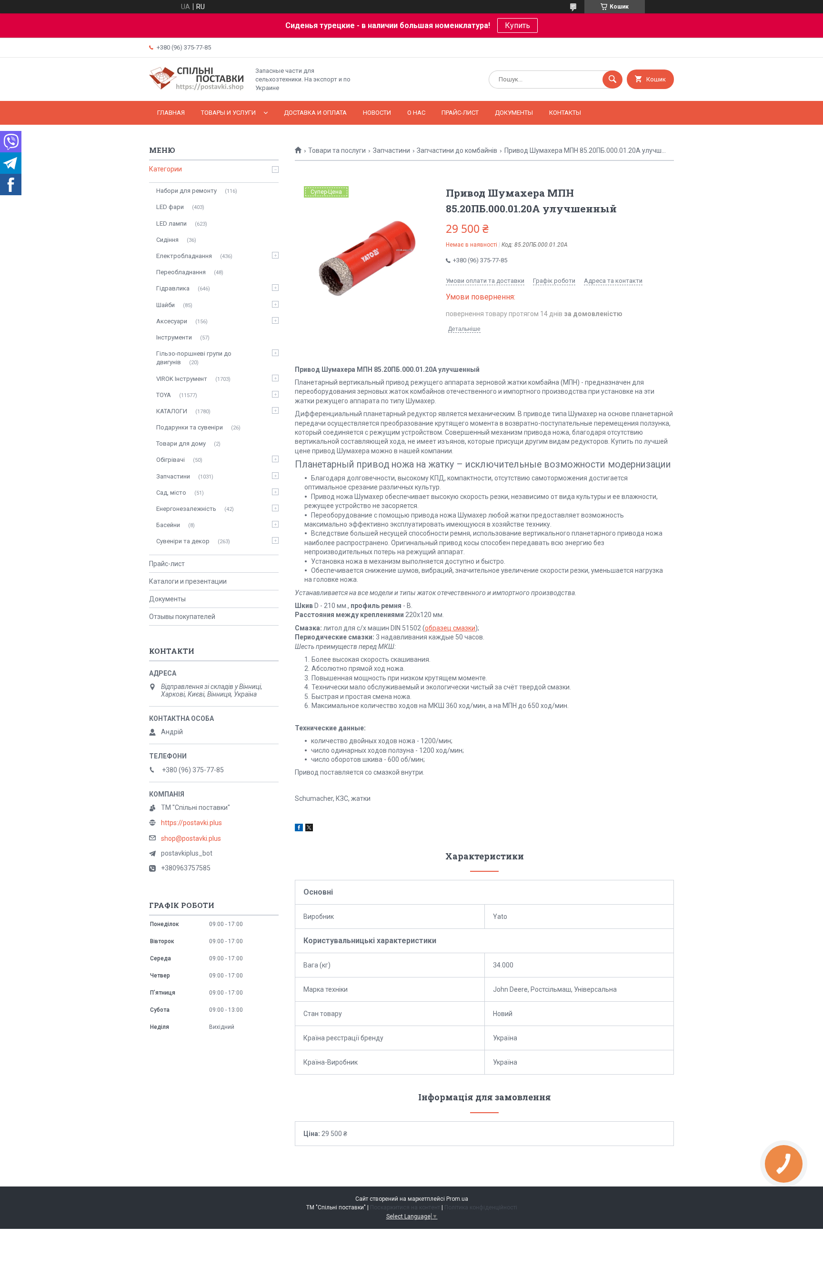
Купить (517, 25)
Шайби (165, 305)
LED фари (170, 206)
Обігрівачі (170, 459)
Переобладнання (181, 272)
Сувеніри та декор (183, 541)
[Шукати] (612, 79)
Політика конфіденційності (480, 1207)
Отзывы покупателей (182, 616)
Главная (171, 112)
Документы (514, 112)
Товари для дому (181, 443)
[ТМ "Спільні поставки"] (196, 89)
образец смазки (450, 628)
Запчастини (391, 150)
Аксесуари (171, 321)
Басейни (168, 524)
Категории (165, 169)
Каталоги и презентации (188, 581)
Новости (377, 112)
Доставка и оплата (315, 112)
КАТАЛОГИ (171, 411)
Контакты (565, 112)
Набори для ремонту (186, 190)
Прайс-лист (460, 112)
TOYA (163, 395)
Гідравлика (173, 288)
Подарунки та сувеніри (189, 427)
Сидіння (167, 239)
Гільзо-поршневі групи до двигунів (193, 358)
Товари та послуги (337, 150)
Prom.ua (457, 1199)
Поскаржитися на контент (405, 1207)
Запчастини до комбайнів (457, 150)
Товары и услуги (228, 112)
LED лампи (171, 223)
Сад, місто (171, 492)
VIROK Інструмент (181, 378)
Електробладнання (184, 255)
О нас (416, 112)
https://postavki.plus (191, 823)
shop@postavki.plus (191, 838)
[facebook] (299, 829)
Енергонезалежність (186, 508)
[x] (309, 829)
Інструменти (174, 337)
